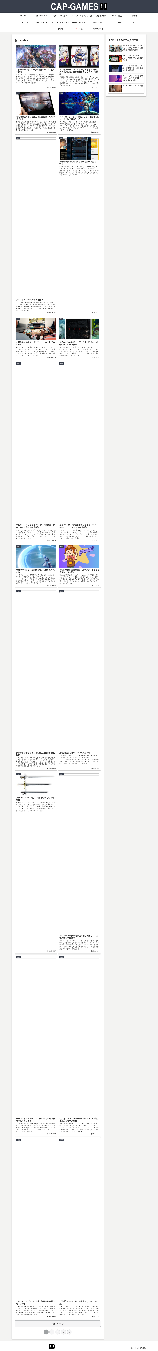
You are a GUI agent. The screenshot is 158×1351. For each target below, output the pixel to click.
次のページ (58, 1323)
